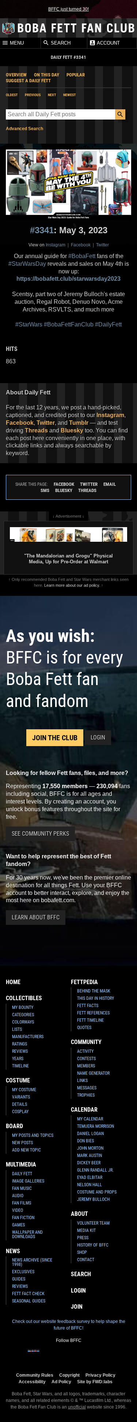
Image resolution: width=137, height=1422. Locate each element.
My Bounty (22, 1007)
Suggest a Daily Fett (28, 80)
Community (86, 1042)
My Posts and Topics (32, 1135)
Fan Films (21, 1203)
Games (18, 1225)
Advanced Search (24, 128)
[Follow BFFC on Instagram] (45, 1355)
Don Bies (85, 1140)
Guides (18, 1279)
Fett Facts (87, 1005)
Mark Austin (89, 1155)
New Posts (22, 1142)
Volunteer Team (93, 1223)
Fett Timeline (90, 1020)
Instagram (55, 244)
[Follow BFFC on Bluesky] (104, 1355)
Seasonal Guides (28, 1301)
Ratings (19, 1044)
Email (109, 484)
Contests (86, 1058)
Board (14, 1126)
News (13, 1251)
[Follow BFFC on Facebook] (33, 1355)
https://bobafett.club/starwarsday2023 (68, 279)
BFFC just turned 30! (68, 9)
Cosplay (20, 1111)
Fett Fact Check (28, 1293)
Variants (21, 1097)
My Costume (24, 1089)
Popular (75, 74)
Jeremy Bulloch (93, 1199)
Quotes (84, 1027)
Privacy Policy (100, 1375)
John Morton (90, 1148)
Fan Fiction (23, 1217)
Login (98, 737)
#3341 (42, 230)
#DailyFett (108, 324)
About (79, 1213)
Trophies (86, 1095)
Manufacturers (27, 1036)
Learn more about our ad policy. (72, 585)
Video (17, 1210)
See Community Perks (40, 833)
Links (82, 1080)
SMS (45, 490)
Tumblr (78, 423)
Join (77, 1306)
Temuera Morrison (95, 1126)
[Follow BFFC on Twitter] (57, 1355)
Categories (23, 1014)
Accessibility (32, 1381)
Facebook (81, 244)
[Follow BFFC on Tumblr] (69, 1355)
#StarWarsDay (27, 264)
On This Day (46, 74)
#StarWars (28, 324)
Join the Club (54, 737)
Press (82, 1237)
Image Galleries (28, 1181)
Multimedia (21, 1164)
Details (19, 1104)
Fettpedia (84, 982)
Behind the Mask (93, 991)
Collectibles (24, 998)
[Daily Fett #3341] (68, 185)
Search (60, 43)
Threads (36, 430)
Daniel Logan (90, 1133)
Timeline (20, 1066)
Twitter (102, 244)
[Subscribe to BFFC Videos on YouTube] (80, 1355)
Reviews (20, 1051)
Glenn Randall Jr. (95, 1170)
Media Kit (86, 1230)
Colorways (23, 1022)
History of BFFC (93, 1245)
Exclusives (23, 1271)
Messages (86, 1087)
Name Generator (93, 1073)
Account (108, 43)
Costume (18, 1080)
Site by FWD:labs (95, 1381)
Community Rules (34, 1375)
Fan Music (22, 1188)
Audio (17, 1195)
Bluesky (72, 430)
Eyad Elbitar (89, 1177)
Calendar (84, 1109)
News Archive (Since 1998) (32, 1262)
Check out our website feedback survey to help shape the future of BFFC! (68, 1325)
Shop (82, 1252)
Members (86, 1066)
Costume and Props (97, 1192)
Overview (16, 74)
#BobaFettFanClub (69, 324)
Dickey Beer (88, 1162)
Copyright (69, 1375)
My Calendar (90, 1119)
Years (17, 1058)
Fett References (93, 1013)
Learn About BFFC (36, 917)
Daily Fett (22, 1173)
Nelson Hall (89, 1184)
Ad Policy (61, 1381)
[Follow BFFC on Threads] (92, 1355)
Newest (69, 94)
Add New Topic (26, 1150)
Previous (33, 94)
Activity (85, 1051)
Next (52, 94)
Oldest (12, 94)
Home (13, 982)
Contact (85, 1259)
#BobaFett (81, 256)
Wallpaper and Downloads (27, 1234)
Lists (17, 1029)
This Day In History (95, 998)
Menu (16, 43)
